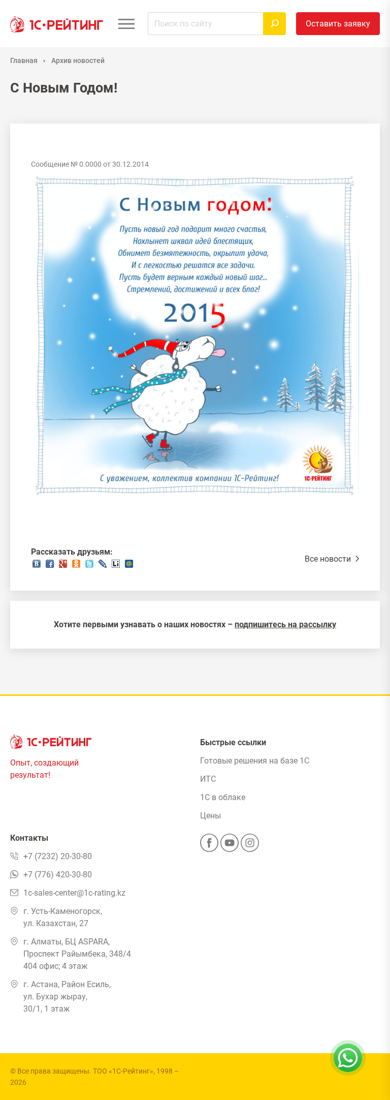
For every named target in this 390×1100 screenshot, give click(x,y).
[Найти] (274, 23)
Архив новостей (78, 60)
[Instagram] (250, 846)
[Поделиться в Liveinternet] (115, 566)
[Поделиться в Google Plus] (63, 566)
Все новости (329, 559)
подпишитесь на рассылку (285, 624)
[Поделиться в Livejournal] (102, 566)
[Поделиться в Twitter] (89, 566)
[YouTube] (229, 846)
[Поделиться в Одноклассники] (76, 566)
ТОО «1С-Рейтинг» (123, 1071)
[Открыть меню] (126, 23)
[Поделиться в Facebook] (49, 566)
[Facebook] (209, 846)
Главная (24, 60)
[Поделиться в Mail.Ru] (129, 566)
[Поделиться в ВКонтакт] (36, 566)
